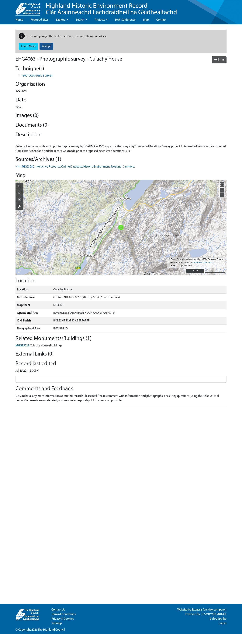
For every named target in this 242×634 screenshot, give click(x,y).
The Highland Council (51, 629)
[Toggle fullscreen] (222, 184)
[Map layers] (19, 186)
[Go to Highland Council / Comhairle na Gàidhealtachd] (28, 8)
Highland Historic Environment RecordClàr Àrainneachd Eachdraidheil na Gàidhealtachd (111, 9)
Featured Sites (39, 19)
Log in (222, 623)
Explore (61, 19)
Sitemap (56, 623)
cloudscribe (219, 618)
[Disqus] (121, 456)
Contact (161, 19)
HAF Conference (125, 19)
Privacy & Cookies (62, 618)
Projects (100, 19)
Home (19, 19)
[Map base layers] (19, 193)
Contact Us (58, 609)
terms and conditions (202, 263)
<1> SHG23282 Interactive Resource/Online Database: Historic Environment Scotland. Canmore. (75, 166)
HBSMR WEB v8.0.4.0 (213, 614)
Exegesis (197, 609)
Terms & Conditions (63, 614)
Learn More (28, 46)
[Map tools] (19, 206)
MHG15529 (22, 345)
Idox (210, 609)
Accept (46, 46)
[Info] (19, 200)
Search (80, 19)
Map (146, 19)
